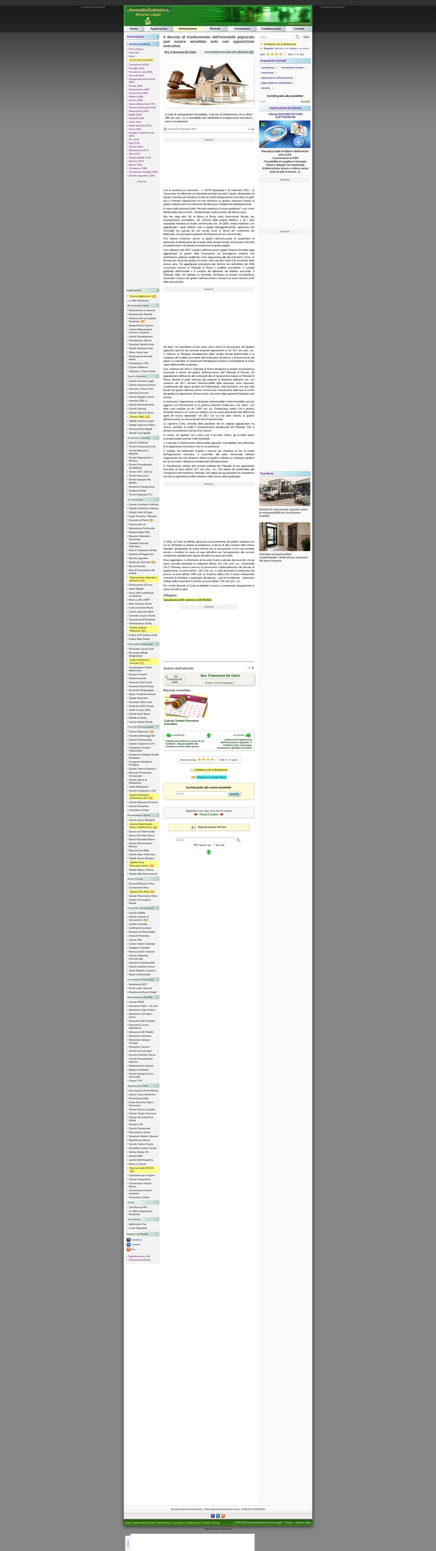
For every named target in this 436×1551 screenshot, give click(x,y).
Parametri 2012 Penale (141, 706)
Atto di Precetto (137, 566)
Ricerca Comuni (137, 1164)
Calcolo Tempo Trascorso (142, 1113)
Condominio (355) (138, 93)
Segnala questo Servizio (212, 827)
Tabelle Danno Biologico (142, 858)
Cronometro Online (139, 1197)
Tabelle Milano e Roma (141, 869)
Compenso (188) (138, 168)
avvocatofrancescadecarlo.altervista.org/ (229, 51)
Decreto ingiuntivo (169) (142, 175)
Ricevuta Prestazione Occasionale (140, 774)
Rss (133, 1249)
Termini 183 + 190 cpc (141, 471)
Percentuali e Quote (139, 1132)
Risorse (215, 28)
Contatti (298, 28)
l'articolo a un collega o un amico (286, 48)
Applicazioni (158, 28)
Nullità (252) (135, 114)
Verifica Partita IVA (139, 1152)
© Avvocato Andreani (139, 1259)
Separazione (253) (139, 111)
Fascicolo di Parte (139, 520)
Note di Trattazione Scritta (143, 550)
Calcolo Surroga (137, 408)
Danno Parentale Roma (141, 835)
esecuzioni (267, 72)
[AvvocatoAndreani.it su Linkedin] (218, 1515)
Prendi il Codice (209, 814)
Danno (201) (135, 164)
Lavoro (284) (136, 100)
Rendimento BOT (138, 984)
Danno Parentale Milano (142, 839)
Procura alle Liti (137, 524)
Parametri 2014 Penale (141, 686)
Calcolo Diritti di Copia (140, 512)
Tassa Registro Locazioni (142, 970)
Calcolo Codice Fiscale (141, 1144)
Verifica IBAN (136, 1156)
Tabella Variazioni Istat (141, 348)
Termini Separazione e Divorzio (141, 459)
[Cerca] (238, 840)
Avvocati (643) (136, 75)
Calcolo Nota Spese (139, 713)
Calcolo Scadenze (138, 442)
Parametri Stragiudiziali (141, 690)
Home (134, 28)
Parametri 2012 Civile (140, 702)
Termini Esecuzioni (139, 475)
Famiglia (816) (136, 68)
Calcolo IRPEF (136, 1002)
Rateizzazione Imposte (141, 1065)
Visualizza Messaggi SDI (142, 735)
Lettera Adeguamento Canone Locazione (140, 331)
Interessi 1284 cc (138, 400)
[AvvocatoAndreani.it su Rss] (223, 1515)
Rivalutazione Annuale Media (141, 358)
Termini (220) (136, 146)
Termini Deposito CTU (140, 494)
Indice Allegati (136, 588)
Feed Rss (134, 52)
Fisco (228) (135, 129)
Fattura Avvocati (137, 678)
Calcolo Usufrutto (138, 924)
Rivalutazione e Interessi (142, 310)
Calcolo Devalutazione (141, 336)
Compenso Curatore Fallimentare (140, 749)
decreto (265, 88)
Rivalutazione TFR (139, 363)
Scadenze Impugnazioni (142, 486)
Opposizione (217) (139, 150)
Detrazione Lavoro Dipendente (139, 1026)
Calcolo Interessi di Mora (142, 384)
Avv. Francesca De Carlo (180, 51)
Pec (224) (134, 139)
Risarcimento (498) (139, 89)
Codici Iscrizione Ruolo (141, 607)
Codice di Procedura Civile (143, 635)
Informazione (188, 28)
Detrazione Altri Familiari (142, 1021)
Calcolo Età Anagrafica (141, 1159)
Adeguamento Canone (141, 325)
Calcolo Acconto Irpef (140, 1050)
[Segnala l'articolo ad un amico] (249, 128)
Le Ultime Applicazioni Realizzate (140, 1213)
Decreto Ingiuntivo (138, 558)
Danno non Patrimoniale (142, 831)
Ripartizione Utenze (139, 1140)
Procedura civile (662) (140, 71)
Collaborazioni (271, 28)
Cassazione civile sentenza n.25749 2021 (188, 599)
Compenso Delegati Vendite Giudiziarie (144, 756)
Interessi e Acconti (138, 392)
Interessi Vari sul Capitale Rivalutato (142, 320)
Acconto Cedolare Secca (142, 1054)
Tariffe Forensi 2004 (139, 710)
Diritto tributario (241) (140, 125)
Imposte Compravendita (142, 962)
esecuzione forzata (292, 67)
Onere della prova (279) (142, 104)
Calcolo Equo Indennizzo (142, 854)
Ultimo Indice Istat (138, 352)
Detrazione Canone (139, 1046)
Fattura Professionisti (140, 739)
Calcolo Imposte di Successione (139, 918)
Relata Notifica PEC (139, 532)
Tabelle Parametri (138, 698)
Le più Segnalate (138, 1228)
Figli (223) (134, 143)
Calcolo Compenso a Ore (142, 790)
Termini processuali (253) (142, 107)
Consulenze (242, 28)
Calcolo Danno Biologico (142, 820)
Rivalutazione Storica (140, 340)
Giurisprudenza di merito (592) (142, 80)
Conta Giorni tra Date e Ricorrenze (141, 1104)
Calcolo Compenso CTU (142, 743)
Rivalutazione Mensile (140, 314)
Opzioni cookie (303, 1522)
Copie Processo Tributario (143, 516)
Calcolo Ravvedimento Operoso (141, 1060)
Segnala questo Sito (139, 1256)
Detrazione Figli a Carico (142, 1009)
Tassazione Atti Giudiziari (142, 619)
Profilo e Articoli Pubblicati (219, 683)
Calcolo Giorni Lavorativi (142, 1109)
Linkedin (135, 1244)
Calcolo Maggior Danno (141, 396)
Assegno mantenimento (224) (141, 134)
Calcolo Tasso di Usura (141, 412)
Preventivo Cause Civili (141, 648)
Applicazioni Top (137, 1224)
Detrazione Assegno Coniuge (139, 1041)
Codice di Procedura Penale (140, 901)
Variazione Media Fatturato (143, 1136)
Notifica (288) (136, 96)
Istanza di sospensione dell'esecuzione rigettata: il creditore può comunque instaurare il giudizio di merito (234, 743)
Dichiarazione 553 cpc (141, 584)
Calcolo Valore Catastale (142, 943)
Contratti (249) (136, 118)
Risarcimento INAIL (139, 850)
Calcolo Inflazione (138, 367)
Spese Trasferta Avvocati (142, 694)
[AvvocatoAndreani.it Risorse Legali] (149, 12)
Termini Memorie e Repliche (139, 452)
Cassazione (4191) (139, 64)
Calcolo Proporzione (140, 1179)
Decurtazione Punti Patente (143, 1090)
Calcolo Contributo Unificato (144, 504)
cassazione (267, 67)
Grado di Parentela (139, 935)
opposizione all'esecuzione (277, 77)
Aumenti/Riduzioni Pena (141, 883)
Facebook (136, 1239)
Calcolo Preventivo (139, 806)
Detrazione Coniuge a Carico (140, 1015)
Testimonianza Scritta (140, 623)
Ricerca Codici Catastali (141, 951)
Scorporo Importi (138, 674)
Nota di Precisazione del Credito (142, 572)
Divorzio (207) (136, 161)
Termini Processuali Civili (142, 446)
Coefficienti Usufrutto (140, 928)
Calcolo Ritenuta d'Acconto (143, 802)
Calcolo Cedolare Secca (142, 966)
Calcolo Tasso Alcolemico (142, 1094)
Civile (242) (135, 122)
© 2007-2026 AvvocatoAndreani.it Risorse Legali (257, 1522)
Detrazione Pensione (140, 1036)
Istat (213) (134, 153)
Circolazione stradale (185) (143, 171)
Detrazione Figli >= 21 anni (143, 1006)
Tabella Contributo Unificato (143, 508)
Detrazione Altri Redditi (141, 1032)
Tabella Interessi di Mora (142, 425)
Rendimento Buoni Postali (143, 992)
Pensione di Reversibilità (142, 931)
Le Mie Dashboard (139, 300)
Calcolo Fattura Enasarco (142, 768)
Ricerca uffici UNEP (139, 599)
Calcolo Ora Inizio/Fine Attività (141, 1119)
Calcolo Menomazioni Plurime (140, 845)
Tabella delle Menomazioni (143, 873)
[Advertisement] (141, 235)
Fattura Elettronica (139, 731)
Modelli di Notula (138, 717)
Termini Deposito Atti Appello (140, 481)
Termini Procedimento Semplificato (140, 466)
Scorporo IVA (136, 1124)
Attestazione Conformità (142, 528)
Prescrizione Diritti (138, 1098)
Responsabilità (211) (140, 157)
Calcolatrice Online (139, 810)
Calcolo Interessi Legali (141, 381)
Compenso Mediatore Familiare (140, 763)
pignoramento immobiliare (276, 82)
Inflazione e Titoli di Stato (142, 371)
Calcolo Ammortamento (141, 404)
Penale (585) (136, 85)
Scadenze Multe (137, 490)
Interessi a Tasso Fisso (141, 388)
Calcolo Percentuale (139, 1128)
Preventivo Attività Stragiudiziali (138, 654)
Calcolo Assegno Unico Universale (141, 1075)
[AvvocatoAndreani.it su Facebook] (212, 1515)
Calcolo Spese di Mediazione (138, 781)
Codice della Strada (139, 639)
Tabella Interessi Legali (141, 421)
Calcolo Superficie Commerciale (138, 957)
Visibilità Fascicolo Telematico (138, 545)
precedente (178, 735)
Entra (306, 37)
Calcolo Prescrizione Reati (143, 896)
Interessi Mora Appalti (140, 429)
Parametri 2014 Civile (140, 682)
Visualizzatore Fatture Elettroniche (140, 669)
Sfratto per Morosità (140, 562)
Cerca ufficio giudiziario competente (141, 594)
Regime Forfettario (139, 1069)
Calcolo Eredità (137, 912)
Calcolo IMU (135, 939)
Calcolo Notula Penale (141, 721)
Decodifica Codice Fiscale (143, 1148)
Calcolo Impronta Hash (141, 611)
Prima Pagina (136, 49)
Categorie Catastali (139, 947)
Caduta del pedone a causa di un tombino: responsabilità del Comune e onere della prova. (185, 744)
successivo (239, 735)
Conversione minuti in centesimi (140, 1192)
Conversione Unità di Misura (140, 1185)
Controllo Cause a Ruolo (142, 615)
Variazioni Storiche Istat (141, 344)
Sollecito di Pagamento (141, 554)
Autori (132, 56)
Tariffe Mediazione (139, 786)
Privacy (288, 1522)
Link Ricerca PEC (138, 1207)
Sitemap (216, 1523)
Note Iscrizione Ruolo (140, 603)
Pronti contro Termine (140, 988)
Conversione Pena (139, 887)
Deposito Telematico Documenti (140, 537)
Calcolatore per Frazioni (142, 1175)
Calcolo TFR (135, 1080)
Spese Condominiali (139, 974)
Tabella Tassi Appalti (139, 433)
